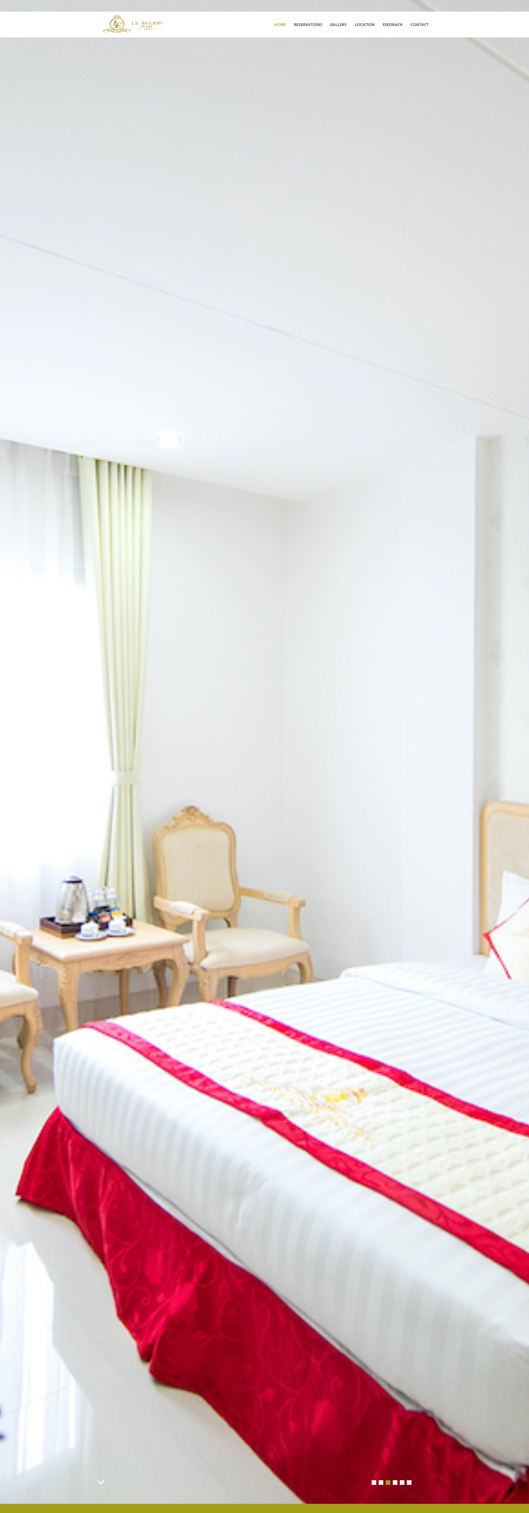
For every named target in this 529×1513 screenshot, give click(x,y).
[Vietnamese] (429, 5)
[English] (420, 5)
